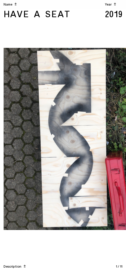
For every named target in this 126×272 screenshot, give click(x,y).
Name (10, 4)
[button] (35, 139)
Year (110, 4)
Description (15, 266)
